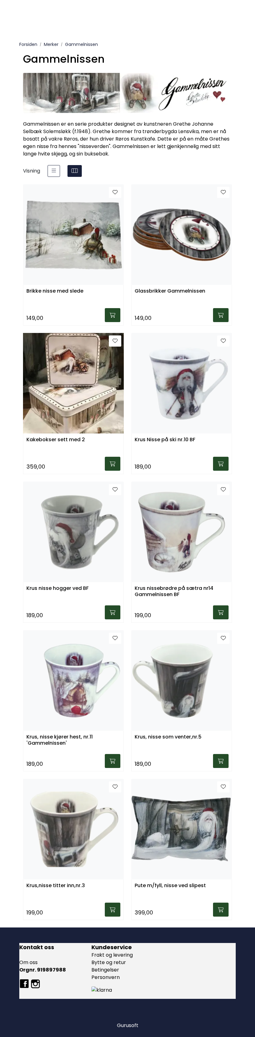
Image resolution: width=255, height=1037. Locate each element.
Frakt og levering (112, 954)
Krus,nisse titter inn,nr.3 (55, 885)
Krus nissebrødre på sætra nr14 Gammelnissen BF (174, 591)
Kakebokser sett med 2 (55, 440)
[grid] (74, 171)
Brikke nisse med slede (54, 291)
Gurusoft (127, 1025)
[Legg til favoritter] (115, 192)
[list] (54, 171)
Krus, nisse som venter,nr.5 (168, 737)
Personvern (105, 977)
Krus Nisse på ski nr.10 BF (165, 440)
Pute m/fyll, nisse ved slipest (170, 885)
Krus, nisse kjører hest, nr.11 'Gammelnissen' (59, 740)
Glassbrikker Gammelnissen (170, 291)
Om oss (28, 962)
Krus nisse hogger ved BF (57, 588)
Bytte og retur (108, 962)
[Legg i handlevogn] (112, 315)
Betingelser (105, 969)
